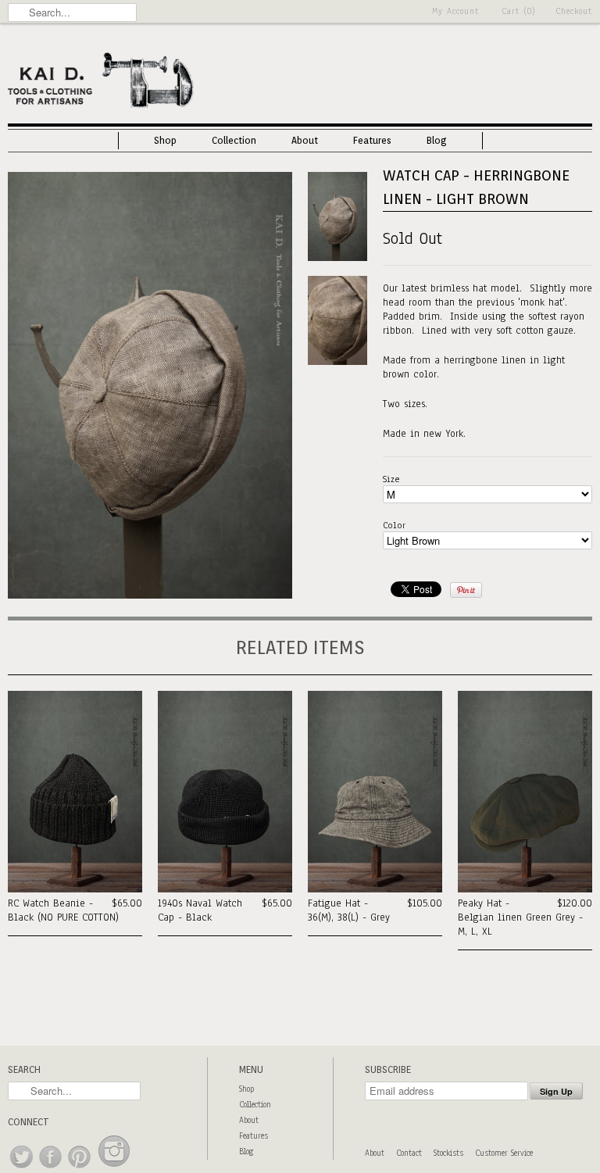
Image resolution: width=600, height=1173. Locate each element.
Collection (234, 140)
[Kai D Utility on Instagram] (114, 1168)
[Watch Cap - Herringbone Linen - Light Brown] (150, 595)
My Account (455, 11)
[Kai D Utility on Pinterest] (80, 1168)
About (304, 140)
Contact (409, 1153)
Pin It (466, 590)
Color (394, 525)
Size (391, 479)
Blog (437, 140)
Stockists (448, 1153)
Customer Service (504, 1153)
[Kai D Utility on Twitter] (22, 1168)
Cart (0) (519, 11)
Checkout (573, 11)
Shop (165, 140)
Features (372, 140)
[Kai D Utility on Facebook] (51, 1168)
